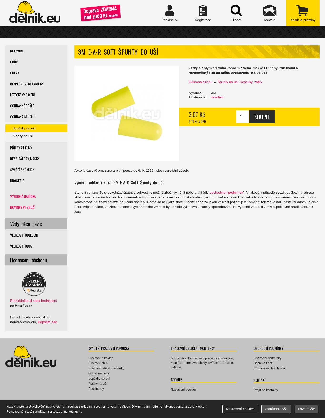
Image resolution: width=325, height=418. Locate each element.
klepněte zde (47, 322)
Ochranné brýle (22, 105)
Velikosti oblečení (24, 234)
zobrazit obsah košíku (303, 13)
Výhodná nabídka (23, 196)
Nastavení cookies (184, 389)
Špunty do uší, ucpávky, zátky (240, 82)
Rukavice (16, 50)
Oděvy (14, 72)
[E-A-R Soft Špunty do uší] (126, 113)
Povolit (306, 409)
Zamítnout (276, 409)
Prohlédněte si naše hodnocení (33, 301)
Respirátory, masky (24, 158)
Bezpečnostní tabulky (27, 83)
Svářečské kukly (22, 169)
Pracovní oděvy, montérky (106, 368)
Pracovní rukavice (100, 358)
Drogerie (17, 180)
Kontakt (269, 13)
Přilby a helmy (21, 147)
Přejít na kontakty (266, 390)
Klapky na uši (23, 136)
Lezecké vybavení (22, 94)
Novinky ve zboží (22, 207)
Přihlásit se (169, 13)
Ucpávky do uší (24, 128)
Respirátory (96, 389)
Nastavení (240, 409)
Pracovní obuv (98, 363)
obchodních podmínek (226, 192)
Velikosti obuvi (22, 245)
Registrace (203, 13)
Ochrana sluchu (200, 82)
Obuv (14, 61)
